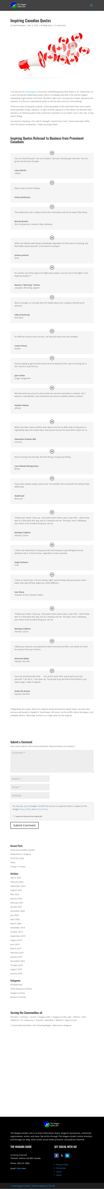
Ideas (12, 862)
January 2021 (16, 906)
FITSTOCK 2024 (17, 858)
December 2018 (17, 961)
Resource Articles (18, 997)
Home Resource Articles (21, 988)
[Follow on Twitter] (62, 1155)
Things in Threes (18, 866)
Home (58, 1175)
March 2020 (15, 923)
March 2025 (15, 877)
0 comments (60, 25)
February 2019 (16, 952)
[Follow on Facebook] (56, 1155)
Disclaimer (61, 1168)
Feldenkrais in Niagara (20, 854)
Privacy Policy (25, 809)
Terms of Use (42, 809)
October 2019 (16, 932)
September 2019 (17, 936)
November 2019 (17, 927)
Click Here (21, 1168)
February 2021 (16, 902)
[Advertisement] (52, 1098)
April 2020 (15, 919)
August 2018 (16, 969)
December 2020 (17, 911)
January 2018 (16, 973)
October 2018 (16, 965)
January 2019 (16, 957)
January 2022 (16, 898)
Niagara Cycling (17, 993)
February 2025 (16, 882)
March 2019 (15, 948)
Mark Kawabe (19, 25)
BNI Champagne (29, 91)
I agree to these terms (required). (29, 816)
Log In (59, 1171)
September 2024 (17, 886)
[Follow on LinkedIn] (67, 1155)
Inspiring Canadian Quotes (22, 850)
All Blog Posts (46, 25)
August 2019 (16, 940)
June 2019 (14, 944)
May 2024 (14, 894)
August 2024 (16, 890)
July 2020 (14, 915)
